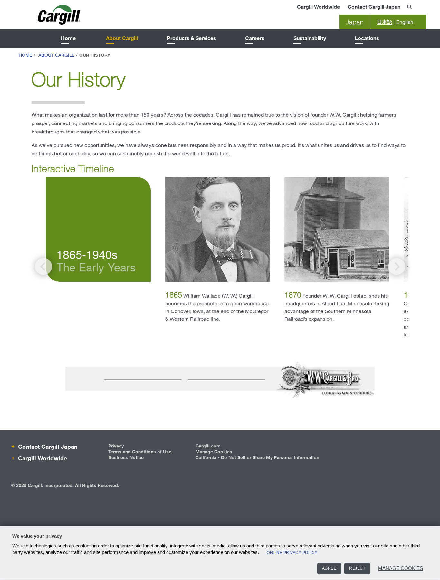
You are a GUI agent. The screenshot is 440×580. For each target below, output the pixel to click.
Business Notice (126, 457)
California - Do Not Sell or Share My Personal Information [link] (257, 457)
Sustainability (309, 38)
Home (68, 38)
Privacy (116, 445)
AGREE (329, 568)
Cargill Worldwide (318, 7)
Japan (355, 21)
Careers (254, 38)
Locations (367, 38)
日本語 (384, 22)
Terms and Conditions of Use (139, 451)
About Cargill (122, 38)
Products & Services (191, 38)
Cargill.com (208, 445)
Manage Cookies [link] (214, 451)
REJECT (357, 568)
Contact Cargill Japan (374, 7)
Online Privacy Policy (292, 552)
